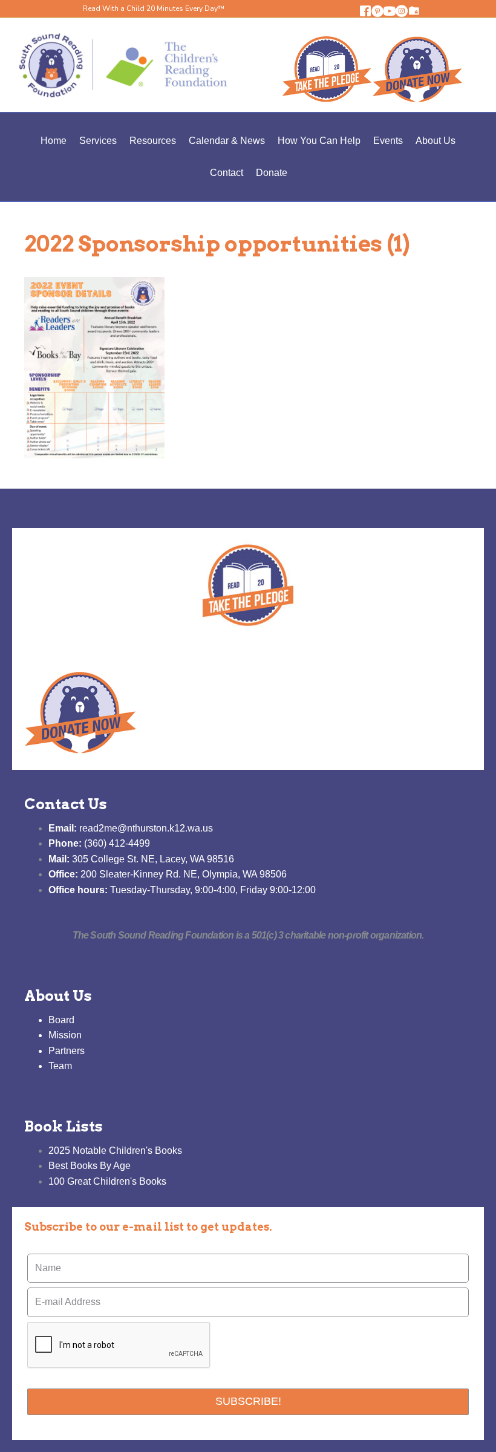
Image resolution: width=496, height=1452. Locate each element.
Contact (226, 173)
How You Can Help (319, 140)
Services (98, 140)
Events (388, 140)
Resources (152, 140)
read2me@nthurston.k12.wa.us (130, 828)
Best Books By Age (89, 1166)
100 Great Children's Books (107, 1181)
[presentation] (119, 1345)
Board (61, 1020)
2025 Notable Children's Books (115, 1150)
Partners (66, 1051)
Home (54, 140)
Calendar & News (227, 140)
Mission (65, 1035)
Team (60, 1066)
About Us (435, 140)
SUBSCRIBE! (248, 1401)
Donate (271, 173)
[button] (365, 11)
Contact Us (65, 804)
